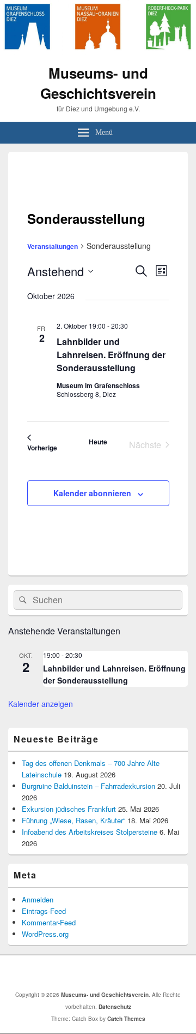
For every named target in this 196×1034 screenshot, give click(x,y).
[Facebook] (100, 973)
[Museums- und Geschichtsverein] (98, 51)
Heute (98, 442)
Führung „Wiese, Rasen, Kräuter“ (73, 820)
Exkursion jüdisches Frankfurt (69, 809)
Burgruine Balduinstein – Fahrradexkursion (88, 786)
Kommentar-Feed (49, 922)
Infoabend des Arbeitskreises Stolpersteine (89, 832)
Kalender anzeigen (40, 703)
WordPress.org (45, 934)
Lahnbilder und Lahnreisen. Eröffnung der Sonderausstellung (111, 354)
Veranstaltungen (52, 246)
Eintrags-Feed (44, 911)
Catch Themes (126, 1019)
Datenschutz (115, 1007)
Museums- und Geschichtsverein (98, 83)
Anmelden (37, 899)
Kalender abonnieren (92, 493)
